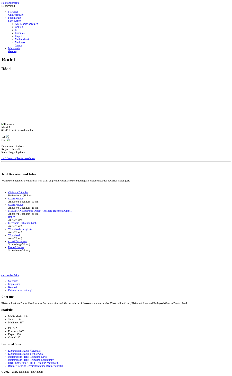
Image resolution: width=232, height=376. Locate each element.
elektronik (10, 2)
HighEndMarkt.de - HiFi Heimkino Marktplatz (33, 362)
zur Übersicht (8, 158)
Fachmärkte (14, 19)
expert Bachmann (17, 241)
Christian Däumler (18, 192)
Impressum (14, 284)
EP (16, 29)
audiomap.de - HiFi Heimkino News (27, 356)
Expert (18, 36)
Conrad (19, 26)
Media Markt (22, 39)
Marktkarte (14, 50)
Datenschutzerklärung (20, 290)
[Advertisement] (29, 98)
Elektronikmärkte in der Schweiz (25, 353)
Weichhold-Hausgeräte (20, 229)
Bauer (11, 216)
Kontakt (12, 287)
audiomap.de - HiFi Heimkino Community (31, 359)
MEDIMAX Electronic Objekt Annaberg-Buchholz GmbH (40, 210)
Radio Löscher (16, 247)
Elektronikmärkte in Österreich (24, 350)
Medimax (20, 42)
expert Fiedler (15, 198)
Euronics (19, 33)
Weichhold (14, 235)
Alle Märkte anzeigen (26, 23)
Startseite (15, 13)
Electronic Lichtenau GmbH (23, 222)
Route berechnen (25, 158)
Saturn (18, 45)
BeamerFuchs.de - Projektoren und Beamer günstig (35, 365)
